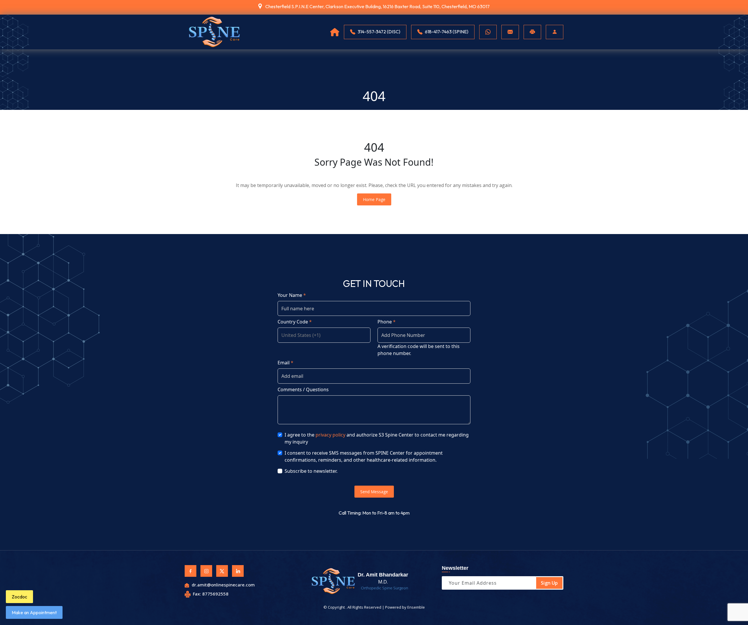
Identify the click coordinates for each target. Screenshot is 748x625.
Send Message (374, 491)
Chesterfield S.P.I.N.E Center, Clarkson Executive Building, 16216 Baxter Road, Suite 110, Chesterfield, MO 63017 (377, 6)
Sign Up (549, 583)
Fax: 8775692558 (210, 594)
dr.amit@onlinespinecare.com (223, 585)
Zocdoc (19, 597)
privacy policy (330, 435)
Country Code (295, 321)
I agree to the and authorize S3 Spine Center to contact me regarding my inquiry (377, 438)
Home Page (374, 199)
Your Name (292, 295)
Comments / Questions (303, 389)
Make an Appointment (34, 612)
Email (285, 362)
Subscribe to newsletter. (311, 471)
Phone (387, 321)
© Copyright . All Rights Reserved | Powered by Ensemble (374, 607)
